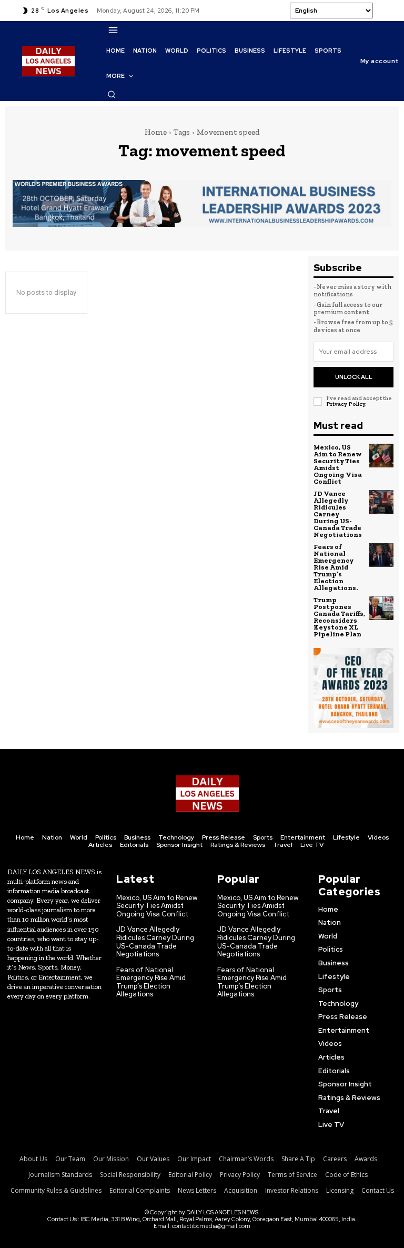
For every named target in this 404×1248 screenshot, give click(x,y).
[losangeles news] (48, 61)
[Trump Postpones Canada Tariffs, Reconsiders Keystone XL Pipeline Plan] (381, 608)
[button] (111, 94)
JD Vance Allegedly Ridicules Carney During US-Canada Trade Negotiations (338, 514)
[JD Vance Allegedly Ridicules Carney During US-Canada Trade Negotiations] (381, 502)
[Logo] (207, 793)
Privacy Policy (345, 404)
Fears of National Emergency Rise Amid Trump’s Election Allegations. (336, 567)
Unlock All (353, 377)
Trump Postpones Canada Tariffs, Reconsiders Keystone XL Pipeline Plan (339, 617)
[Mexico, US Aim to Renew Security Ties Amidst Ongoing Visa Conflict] (381, 456)
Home (156, 132)
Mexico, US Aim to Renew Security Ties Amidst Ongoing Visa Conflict (338, 464)
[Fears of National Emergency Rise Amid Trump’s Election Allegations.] (381, 555)
